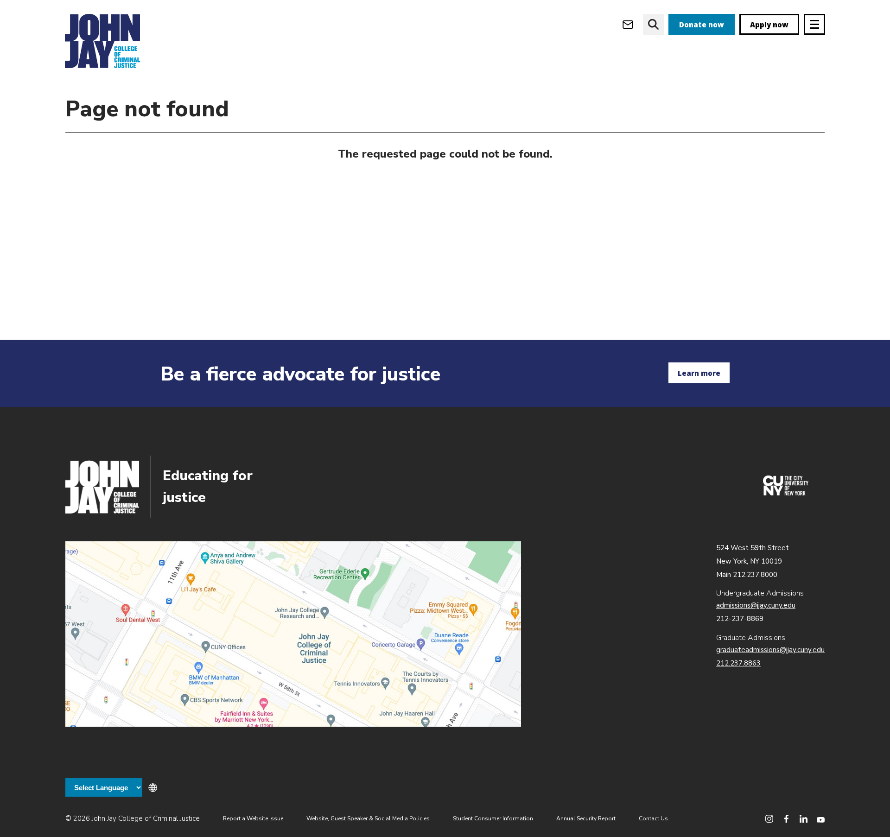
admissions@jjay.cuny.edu (755, 605)
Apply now (769, 24)
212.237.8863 (738, 663)
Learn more (699, 373)
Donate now (701, 24)
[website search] (653, 24)
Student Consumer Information (493, 818)
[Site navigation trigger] (814, 24)
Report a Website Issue (253, 818)
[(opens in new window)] (785, 493)
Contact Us (653, 818)
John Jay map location (293, 634)
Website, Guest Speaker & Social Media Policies (368, 818)
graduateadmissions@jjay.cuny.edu (770, 649)
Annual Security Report (586, 818)
